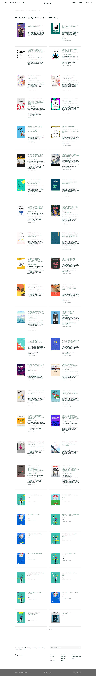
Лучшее (87, 2)
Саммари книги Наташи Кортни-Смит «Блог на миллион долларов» (69, 259)
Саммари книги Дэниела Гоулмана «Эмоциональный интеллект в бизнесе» (70, 155)
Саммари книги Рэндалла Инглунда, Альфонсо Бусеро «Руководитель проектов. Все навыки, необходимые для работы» (36, 207)
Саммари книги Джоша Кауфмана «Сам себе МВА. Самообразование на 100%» (70, 392)
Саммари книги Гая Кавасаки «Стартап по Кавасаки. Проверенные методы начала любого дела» (69, 287)
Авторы (80, 2)
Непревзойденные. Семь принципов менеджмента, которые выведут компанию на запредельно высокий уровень (36, 52)
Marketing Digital (67, 612)
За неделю (63, 658)
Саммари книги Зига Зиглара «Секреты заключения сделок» (68, 312)
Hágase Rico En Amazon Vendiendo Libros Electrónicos (34, 613)
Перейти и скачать (32, 39)
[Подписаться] (80, 647)
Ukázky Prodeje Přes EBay (35, 533)
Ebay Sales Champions (34, 514)
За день (62, 660)
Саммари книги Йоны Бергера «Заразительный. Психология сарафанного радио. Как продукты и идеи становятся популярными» (70, 417)
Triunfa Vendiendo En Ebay (35, 553)
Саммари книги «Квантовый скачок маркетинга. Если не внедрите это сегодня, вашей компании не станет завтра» (36, 367)
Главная (6, 2)
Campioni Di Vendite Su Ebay (70, 592)
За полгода (63, 656)
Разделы (74, 2)
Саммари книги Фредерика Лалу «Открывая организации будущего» (70, 443)
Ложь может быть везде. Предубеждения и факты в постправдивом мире (35, 25)
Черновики (52, 660)
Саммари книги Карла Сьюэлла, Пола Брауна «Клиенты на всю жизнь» (35, 234)
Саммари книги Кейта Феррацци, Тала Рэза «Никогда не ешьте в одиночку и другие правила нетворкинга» (36, 260)
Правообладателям (15, 2)
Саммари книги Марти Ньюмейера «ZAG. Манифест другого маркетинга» (36, 181)
